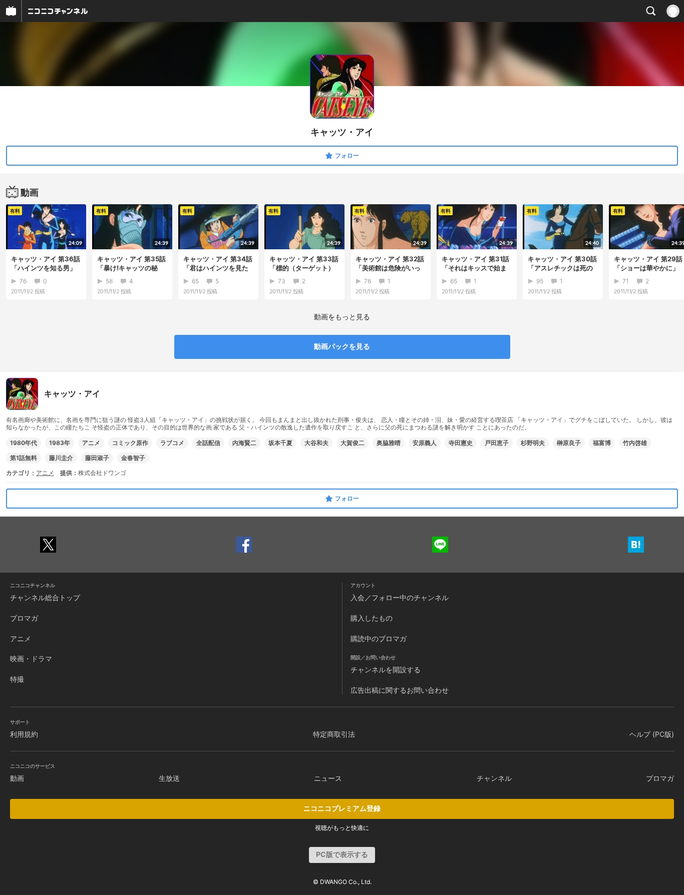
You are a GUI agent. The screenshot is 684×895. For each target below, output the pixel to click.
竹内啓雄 (635, 442)
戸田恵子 (497, 442)
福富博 (602, 442)
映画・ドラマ (31, 658)
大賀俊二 (352, 442)
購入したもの (372, 618)
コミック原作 (130, 442)
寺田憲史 (461, 442)
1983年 (59, 442)
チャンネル (494, 778)
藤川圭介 (61, 458)
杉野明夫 (533, 442)
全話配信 (208, 442)
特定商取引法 (334, 734)
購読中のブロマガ (379, 638)
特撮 (17, 679)
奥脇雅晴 (389, 442)
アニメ (91, 442)
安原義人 (425, 442)
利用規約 (24, 734)
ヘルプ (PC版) (651, 734)
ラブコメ (172, 442)
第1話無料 (23, 458)
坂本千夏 (280, 442)
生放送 (169, 778)
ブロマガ (24, 618)
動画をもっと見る (342, 316)
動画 (17, 778)
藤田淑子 (97, 458)
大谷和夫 (316, 442)
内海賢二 (244, 442)
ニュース (328, 778)
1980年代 (23, 442)
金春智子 (133, 458)
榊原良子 (569, 442)
